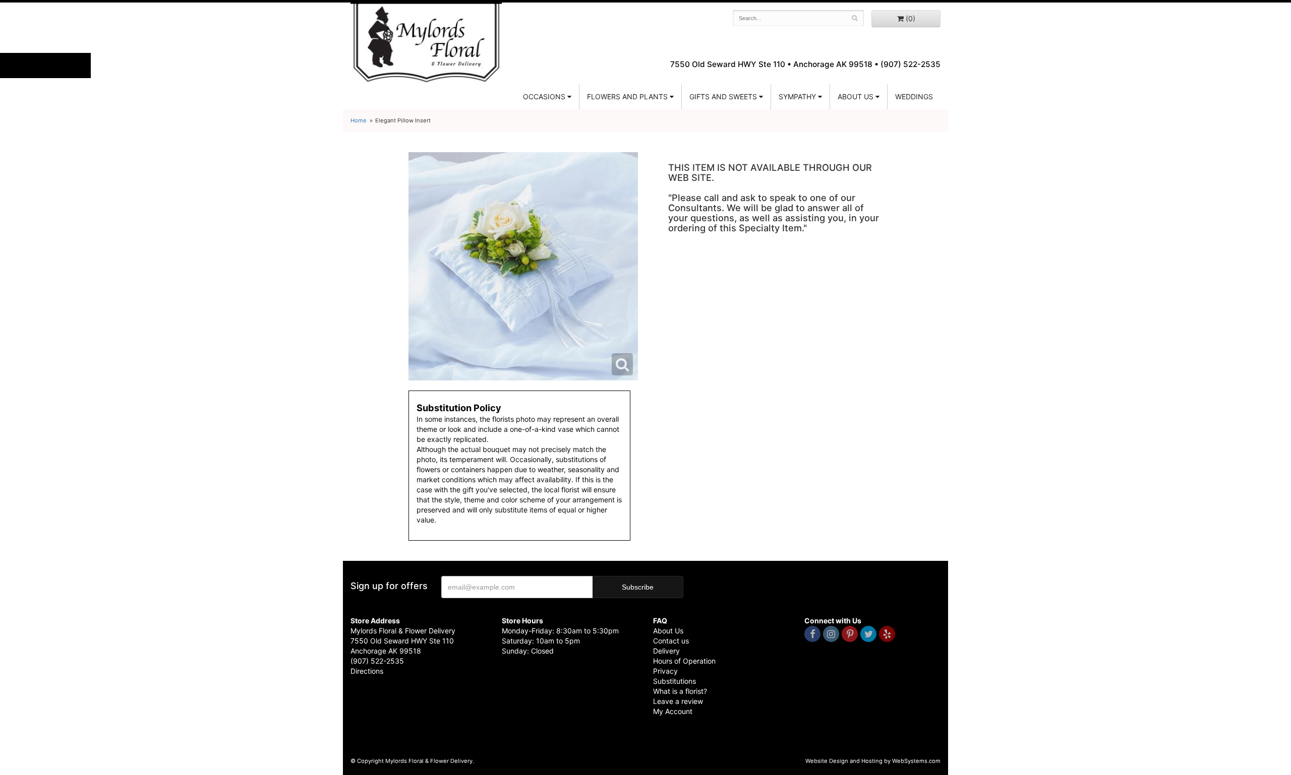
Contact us (671, 640)
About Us (668, 630)
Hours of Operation (684, 661)
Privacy (665, 671)
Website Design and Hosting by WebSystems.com (873, 760)
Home (358, 120)
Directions (366, 671)
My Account (672, 711)
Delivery (666, 651)
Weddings (914, 96)
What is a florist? (680, 691)
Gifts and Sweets (723, 96)
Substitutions (674, 681)
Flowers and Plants (627, 96)
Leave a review (678, 701)
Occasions (544, 96)
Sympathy (797, 96)
